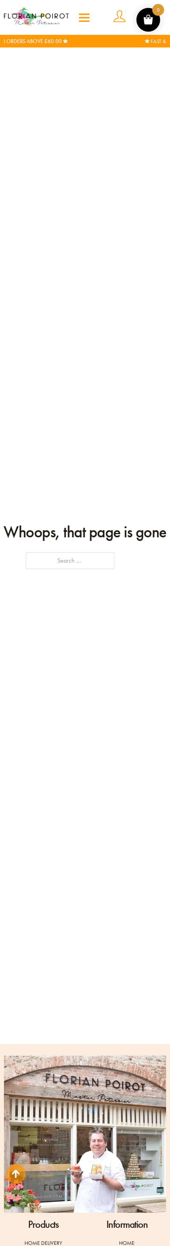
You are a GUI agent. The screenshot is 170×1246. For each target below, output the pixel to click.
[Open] (78, 17)
